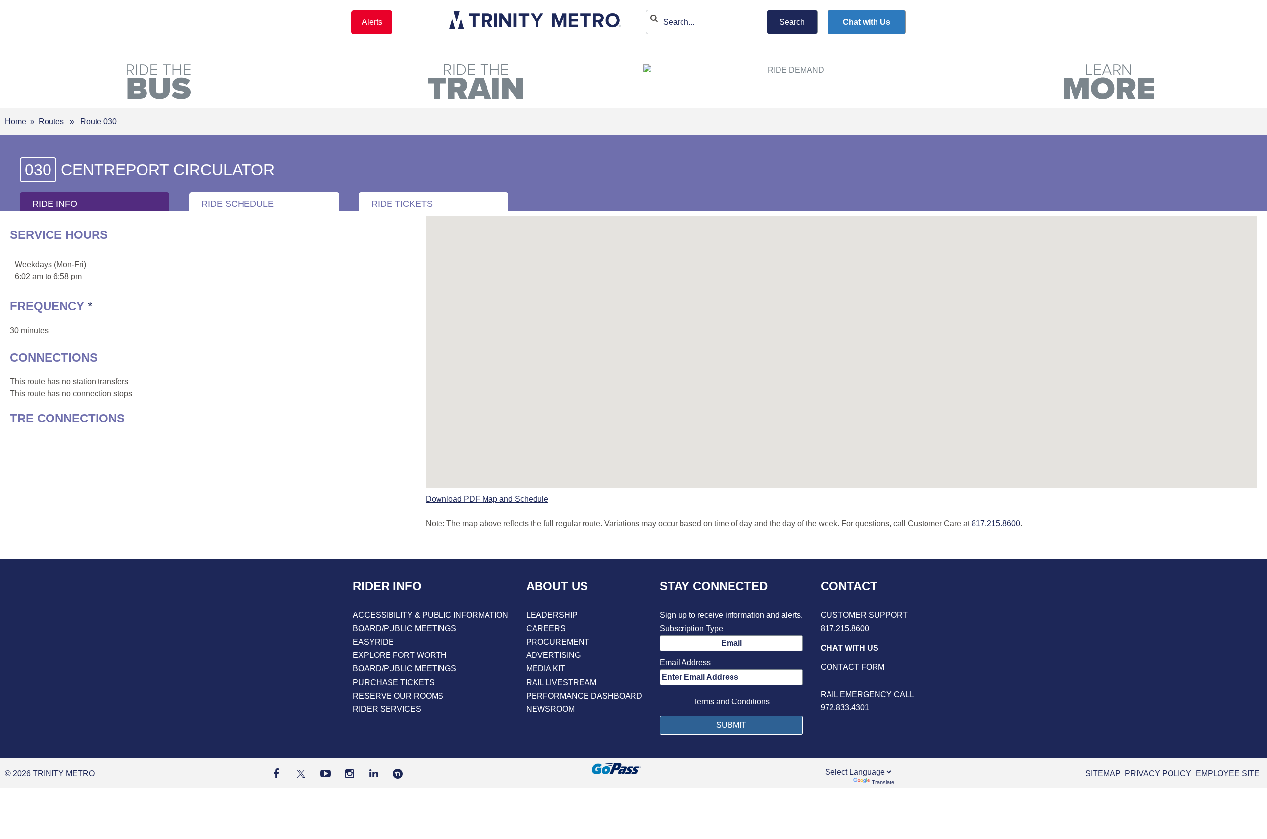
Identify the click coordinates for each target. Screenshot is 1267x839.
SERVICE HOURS (59, 234)
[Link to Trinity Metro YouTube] (325, 773)
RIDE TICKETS (402, 204)
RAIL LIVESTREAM (561, 682)
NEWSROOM (550, 709)
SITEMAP (1103, 773)
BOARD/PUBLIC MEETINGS (404, 628)
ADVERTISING (553, 655)
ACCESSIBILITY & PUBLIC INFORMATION (430, 615)
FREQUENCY (111, 306)
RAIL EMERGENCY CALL (867, 694)
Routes (51, 121)
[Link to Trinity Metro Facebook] (276, 773)
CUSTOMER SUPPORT (864, 615)
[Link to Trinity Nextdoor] (398, 776)
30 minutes (29, 330)
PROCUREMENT (557, 642)
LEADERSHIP (552, 615)
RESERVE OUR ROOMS (398, 696)
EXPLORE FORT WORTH (400, 655)
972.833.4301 (845, 707)
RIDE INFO (54, 204)
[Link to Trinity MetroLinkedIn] (373, 773)
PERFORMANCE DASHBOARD (584, 696)
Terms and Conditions (731, 702)
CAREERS (546, 628)
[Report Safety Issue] (867, 680)
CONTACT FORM (852, 667)
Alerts (372, 22)
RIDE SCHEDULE (237, 204)
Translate (883, 782)
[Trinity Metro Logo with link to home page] (535, 22)
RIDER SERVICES (387, 709)
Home (15, 121)
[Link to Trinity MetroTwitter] (299, 773)
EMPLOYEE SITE (1228, 773)
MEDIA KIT (545, 668)
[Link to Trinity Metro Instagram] (349, 773)
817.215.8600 (996, 523)
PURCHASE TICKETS (394, 682)
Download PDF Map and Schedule (487, 499)
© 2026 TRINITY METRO (50, 773)
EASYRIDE (373, 642)
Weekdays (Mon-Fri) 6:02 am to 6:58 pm (50, 270)
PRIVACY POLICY (1158, 773)
